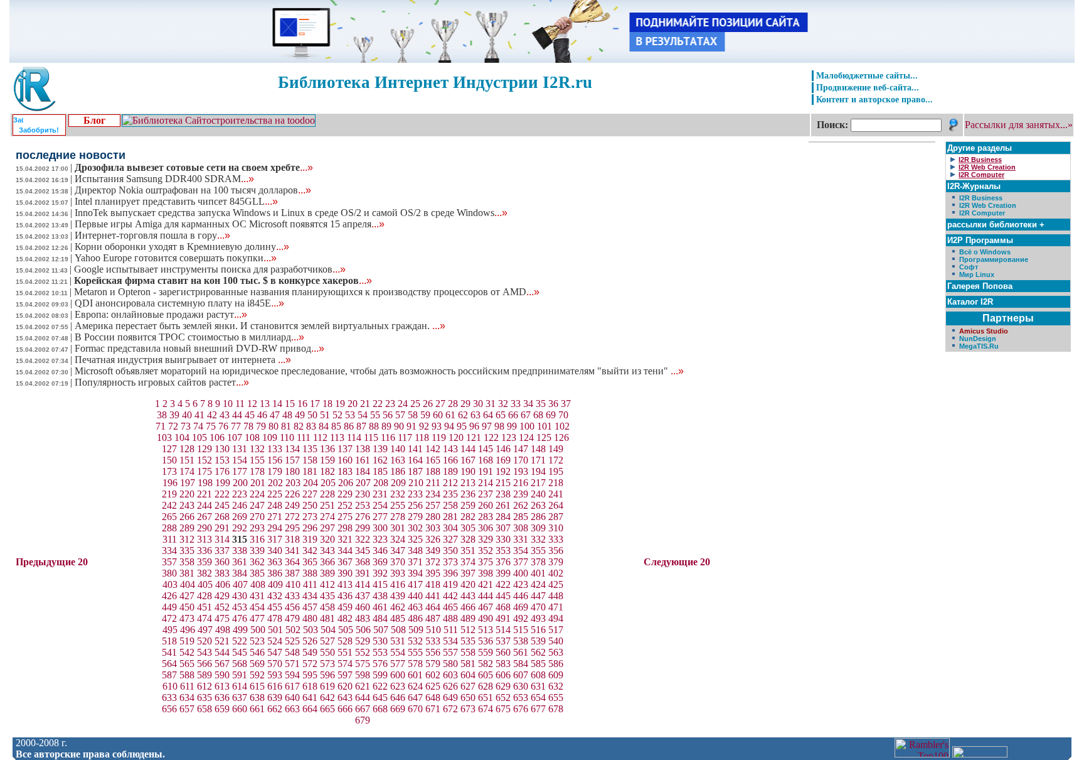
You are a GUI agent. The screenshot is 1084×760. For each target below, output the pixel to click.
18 (327, 403)
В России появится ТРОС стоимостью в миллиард (189, 337)
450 (186, 607)
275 (345, 516)
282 (468, 516)
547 (274, 652)
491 (503, 618)
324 (397, 539)
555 (415, 652)
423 (520, 584)
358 (186, 561)
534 (450, 641)
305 (468, 528)
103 (164, 437)
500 (257, 629)
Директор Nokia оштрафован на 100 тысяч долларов (193, 190)
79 (261, 426)
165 (432, 460)
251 (327, 505)
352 (485, 550)
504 (328, 629)
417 (415, 584)
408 (257, 584)
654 (538, 697)
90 (399, 426)
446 (520, 595)
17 (315, 403)
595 (309, 675)
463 (415, 607)
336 (204, 550)
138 (362, 448)
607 (520, 675)
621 (362, 686)
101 (544, 426)
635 (204, 697)
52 (337, 415)
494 (555, 618)
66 (513, 415)
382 (204, 573)
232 (397, 494)
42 (212, 415)
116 (388, 437)
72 (173, 426)
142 (432, 448)
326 (432, 539)
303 (432, 528)
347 (397, 550)
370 (397, 561)
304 (450, 528)
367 (345, 561)
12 (252, 403)
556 (432, 652)
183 (345, 471)
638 (257, 697)
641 (309, 697)
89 (386, 426)
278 (397, 516)
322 (362, 539)
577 (397, 663)
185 (380, 471)
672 (450, 708)
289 (186, 528)
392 (380, 573)
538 (520, 641)
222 (222, 494)
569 (257, 663)
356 (555, 550)
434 (309, 595)
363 (274, 561)
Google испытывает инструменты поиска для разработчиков (210, 269)
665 (327, 708)
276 (362, 516)
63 (475, 415)
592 (257, 675)
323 (380, 539)
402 (555, 573)
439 (397, 595)
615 (257, 686)
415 (380, 584)
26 (428, 403)
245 (222, 505)
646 (397, 697)
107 (234, 437)
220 (186, 494)
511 (451, 629)
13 (265, 403)
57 (400, 415)
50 (312, 415)
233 (415, 494)
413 (345, 584)
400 (520, 573)
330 (503, 539)
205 (328, 482)
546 (257, 652)
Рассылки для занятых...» (1019, 124)
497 (205, 629)
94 (449, 426)
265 (169, 516)
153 (222, 460)
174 (186, 471)
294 (274, 528)
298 (345, 528)
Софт (968, 267)
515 (520, 629)
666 (345, 708)
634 (186, 697)
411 (310, 584)
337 (222, 550)
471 (555, 607)
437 (362, 595)
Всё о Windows (985, 252)
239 (520, 494)
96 (474, 426)
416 (397, 584)
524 (274, 641)
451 (204, 607)
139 (380, 448)
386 (274, 573)
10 (228, 403)
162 (380, 460)
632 (555, 686)
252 (345, 505)
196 (170, 482)
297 (327, 528)
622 (380, 686)
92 (424, 426)
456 (292, 607)
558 (468, 652)
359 (204, 561)
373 (450, 561)
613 (222, 686)
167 (468, 460)
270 (257, 516)
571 (292, 663)
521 (222, 641)
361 (239, 561)
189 (450, 471)
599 (380, 675)
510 (433, 629)
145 (485, 448)
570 (274, 663)
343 (327, 550)
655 (555, 697)
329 (485, 539)
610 (170, 686)
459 (345, 607)
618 (309, 686)
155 (257, 460)
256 (415, 505)
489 (468, 618)
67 (526, 415)
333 (555, 539)
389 (327, 573)
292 (239, 528)
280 (432, 516)
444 (485, 595)
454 (257, 607)
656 (169, 708)
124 (526, 437)
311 (169, 539)
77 (236, 426)
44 (237, 415)
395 (432, 573)
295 (292, 528)
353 (503, 550)
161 (362, 460)
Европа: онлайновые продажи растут (161, 314)
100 (526, 426)
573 (327, 663)
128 (186, 448)
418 (432, 584)
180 (292, 471)
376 (503, 561)
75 (211, 426)
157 (292, 460)
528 (345, 641)
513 (485, 629)
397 (468, 573)
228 (327, 494)
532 (415, 641)
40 (187, 415)
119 (439, 437)
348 (415, 550)
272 (292, 516)
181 (309, 471)
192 (503, 471)
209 (398, 482)
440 (415, 595)
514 (503, 629)
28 (453, 403)
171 (538, 460)
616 (274, 686)
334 (169, 550)
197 (187, 482)
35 (541, 403)
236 (468, 494)
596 (327, 675)
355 (538, 550)
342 (309, 550)
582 (485, 663)
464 (432, 607)
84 (324, 426)
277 (380, 516)
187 (415, 471)
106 (217, 437)
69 (551, 415)
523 (257, 641)
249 (292, 505)
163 (397, 460)
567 (222, 663)
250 (309, 505)
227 (309, 494)
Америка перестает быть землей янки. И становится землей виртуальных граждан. (260, 325)
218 (555, 482)
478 (274, 618)
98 (499, 426)
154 (239, 460)
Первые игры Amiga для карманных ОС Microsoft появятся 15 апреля (230, 224)
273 (309, 516)
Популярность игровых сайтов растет (162, 382)
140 (397, 448)
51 (325, 415)
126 (561, 437)
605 (485, 675)
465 (450, 607)
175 (204, 471)
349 (432, 550)
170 (520, 460)
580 (450, 663)
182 (327, 471)
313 (204, 539)
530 (380, 641)
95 (462, 426)
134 (292, 448)
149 (555, 448)
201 (257, 482)
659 (222, 708)
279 (415, 516)
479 (292, 618)
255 (397, 505)
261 (503, 505)
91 (411, 426)
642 (327, 697)
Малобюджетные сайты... (867, 75)
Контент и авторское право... (874, 99)
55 (375, 415)
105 (199, 437)
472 (169, 618)
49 (300, 415)
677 (538, 708)
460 (362, 607)
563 (555, 652)
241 (555, 494)
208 (380, 482)
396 (450, 573)
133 (274, 448)
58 (413, 415)
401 (538, 573)
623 (397, 686)
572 (309, 663)
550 (327, 652)
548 (292, 652)
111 (304, 437)
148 (538, 448)
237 (485, 494)
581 (468, 663)
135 (309, 448)
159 (327, 460)
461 (380, 607)
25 (415, 403)
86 (349, 426)
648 (432, 697)
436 (345, 595)
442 (450, 595)
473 (186, 618)
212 (450, 482)
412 (327, 584)
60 (438, 415)
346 (380, 550)
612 (204, 686)
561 (520, 652)
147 (520, 448)
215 (503, 482)
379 (555, 561)
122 (491, 437)
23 (390, 403)
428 (204, 595)
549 (309, 652)
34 (528, 403)
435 (327, 595)
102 (562, 426)
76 (223, 426)
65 (501, 415)
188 (432, 471)
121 (473, 437)
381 (186, 573)
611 (187, 686)
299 (362, 528)
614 (239, 686)
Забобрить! (39, 130)
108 (252, 437)
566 (204, 663)
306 (485, 528)
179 (274, 471)
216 (520, 482)
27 (440, 403)
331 (520, 539)
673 (468, 708)
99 (512, 426)
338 (239, 550)
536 (485, 641)
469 (520, 607)
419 (450, 584)
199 (222, 482)
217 (538, 482)
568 (239, 663)
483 (362, 618)
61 (450, 415)
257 (432, 505)
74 (198, 426)
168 (485, 460)
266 (186, 516)
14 (277, 403)
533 (432, 641)
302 (415, 528)
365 (309, 561)
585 (538, 663)
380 (169, 573)
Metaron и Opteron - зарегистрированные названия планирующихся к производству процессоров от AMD (306, 291)
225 (274, 494)
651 (485, 697)
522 (239, 641)
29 (465, 403)
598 (362, 675)
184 (362, 471)
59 (425, 415)
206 (345, 482)
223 (239, 494)
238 (503, 494)
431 (257, 595)
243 (186, 505)
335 (186, 550)
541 (169, 652)
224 (257, 494)
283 (485, 516)
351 (468, 550)
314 (222, 539)
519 (186, 641)
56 (388, 415)
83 (311, 426)
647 (415, 697)
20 (353, 403)
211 (433, 482)
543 (204, 652)
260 (485, 505)
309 (538, 528)
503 (310, 629)
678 (555, 708)
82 (299, 426)
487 (432, 618)
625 (432, 686)
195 (555, 471)
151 (186, 460)
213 (468, 482)
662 (274, 708)
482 (345, 618)
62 (463, 415)
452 (222, 607)
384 (239, 573)
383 (222, 573)
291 (222, 528)
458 (327, 607)
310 (555, 528)
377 (520, 561)
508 (398, 629)
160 (345, 460)
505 (345, 629)
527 (327, 641)
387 (292, 573)
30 (478, 403)
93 (437, 426)
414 (362, 584)
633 (169, 697)
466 (468, 607)
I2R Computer (982, 213)
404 (187, 584)
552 (362, 652)
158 (309, 460)
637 (239, 697)
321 (345, 539)
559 (485, 652)
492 (520, 618)
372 (432, 561)
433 (292, 595)
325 (415, 539)
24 (403, 403)
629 (503, 686)
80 (273, 426)
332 (538, 539)
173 (169, 471)
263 (538, 505)
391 (362, 573)
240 (538, 494)
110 (287, 437)
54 (363, 415)
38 (162, 415)
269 (239, 516)
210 (415, 482)
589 (204, 675)
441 (432, 595)
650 (468, 697)
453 (239, 607)
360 (222, 561)
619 (327, 686)
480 (309, 618)
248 (274, 505)
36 (553, 403)
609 (555, 675)
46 (262, 415)
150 (169, 460)
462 (397, 607)
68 (538, 415)
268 (222, 516)
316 (257, 539)
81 (286, 426)
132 (257, 448)
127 (169, 448)
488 (450, 618)
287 (555, 516)
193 (520, 471)
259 (468, 505)
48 (287, 415)
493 (538, 618)
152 (204, 460)
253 (362, 505)
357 (169, 561)
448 (555, 595)
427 (186, 595)
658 (204, 708)
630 (520, 686)
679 (362, 720)
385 (257, 573)
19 (340, 403)
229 (345, 494)
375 (485, 561)
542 (186, 652)
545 (239, 652)
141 (415, 448)
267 (204, 516)
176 (222, 471)
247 (257, 505)
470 (538, 607)
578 (415, 663)
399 (503, 573)
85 (336, 426)
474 (204, 618)
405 (205, 584)
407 (240, 584)
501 (275, 629)
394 (415, 573)
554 (397, 652)
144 (468, 448)
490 (485, 618)
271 (274, 516)
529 (362, 641)
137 (345, 448)
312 (186, 539)
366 (327, 561)
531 (397, 641)
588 (186, 675)
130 (222, 448)
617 (292, 686)
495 (170, 629)
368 (362, 561)
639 (274, 697)
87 (361, 426)
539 (538, 641)
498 (222, 629)
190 (468, 471)
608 (538, 675)
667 (362, 708)
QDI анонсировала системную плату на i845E (179, 303)
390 (345, 573)
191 (485, 471)
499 (240, 629)
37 (566, 403)
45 (250, 415)
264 (555, 505)
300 (380, 528)
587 (169, 675)
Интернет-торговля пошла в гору (152, 235)
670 (415, 708)
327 (450, 539)
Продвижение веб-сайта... (867, 87)
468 (503, 607)
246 (239, 505)
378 (538, 561)
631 (538, 686)
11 (240, 403)
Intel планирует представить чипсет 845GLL (176, 201)
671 (432, 708)
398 (485, 573)
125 (543, 437)
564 (169, 663)
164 (415, 460)
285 (520, 516)
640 (292, 697)
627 (468, 686)
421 (485, 584)
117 (405, 437)
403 (170, 584)
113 (337, 437)
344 (345, 550)
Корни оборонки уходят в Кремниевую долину (182, 246)
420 (468, 584)
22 (378, 403)
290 (204, 528)
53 (350, 415)
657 (186, 708)
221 (204, 494)
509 (415, 629)
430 (239, 595)
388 (309, 573)
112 (320, 437)
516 (538, 629)
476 (239, 618)
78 (248, 426)
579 (432, 663)
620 (345, 686)
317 (274, 539)
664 (309, 708)
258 (450, 505)
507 (380, 629)
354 (520, 550)
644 (362, 697)
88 (374, 426)
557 (450, 652)
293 (257, 528)
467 (485, 607)
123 (508, 437)
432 (274, 595)
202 (275, 482)
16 (302, 403)
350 (450, 550)
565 (186, 663)
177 (239, 471)
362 (257, 561)
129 (204, 448)
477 (257, 618)
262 (520, 505)
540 (555, 641)
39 (174, 415)
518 (169, 641)
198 (205, 482)
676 (520, 708)
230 (362, 494)
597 (345, 675)
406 (222, 584)
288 (169, 528)
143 (450, 448)
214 (485, 482)
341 (292, 550)
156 (274, 460)
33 (516, 403)
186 (397, 471)
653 (520, 697)
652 (503, 697)
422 (503, 584)
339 (257, 550)
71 (161, 426)
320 (327, 539)
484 (380, 618)
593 (274, 675)
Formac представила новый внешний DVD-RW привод (199, 348)
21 (365, 403)
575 (362, 663)
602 (432, 675)
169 (503, 460)
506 (363, 629)
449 (169, 607)
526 (309, 641)
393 (397, 573)
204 (310, 482)
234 (432, 494)
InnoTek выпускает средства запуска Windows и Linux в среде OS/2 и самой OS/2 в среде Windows (291, 212)
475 (222, 618)
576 (380, 663)
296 (309, 528)
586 (555, 663)
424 (538, 584)
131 (239, 448)
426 (169, 595)
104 (181, 437)
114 (354, 437)
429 (222, 595)
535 (468, 641)
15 (290, 403)
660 (239, 708)
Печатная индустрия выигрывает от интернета (183, 359)
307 (503, 528)
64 (488, 415)
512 (468, 629)
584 (520, 663)
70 (563, 415)
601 (415, 675)
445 (503, 595)
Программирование (993, 259)
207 (363, 482)
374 (468, 561)
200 (240, 482)
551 (345, 652)
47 (275, 415)
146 (503, 448)
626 (450, 686)
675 (503, 708)
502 (292, 629)
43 (225, 415)
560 (503, 652)
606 (503, 675)
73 (186, 426)
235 (450, 494)
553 (380, 652)
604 (468, 675)
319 (309, 539)
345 (362, 550)
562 (538, 652)
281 (450, 516)
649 (450, 697)
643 (345, 697)
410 (292, 584)
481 (327, 618)
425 (555, 584)
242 (169, 505)
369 (380, 561)
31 (491, 403)
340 (274, 550)
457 (309, 607)
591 (239, 675)
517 (555, 629)
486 (415, 618)
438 (380, 595)
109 (269, 437)
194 (538, 471)
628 (485, 686)
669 (397, 708)
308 (520, 528)
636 (222, 697)
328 (468, 539)
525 (292, 641)
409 (275, 584)
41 (199, 415)
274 (327, 516)
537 (503, 641)
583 (503, 663)
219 (169, 494)
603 (450, 675)
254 (380, 505)
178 (257, 471)
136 (327, 448)
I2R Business (980, 198)
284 (503, 516)
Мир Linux (976, 274)
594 (292, 675)
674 (485, 708)
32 (503, 403)
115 (371, 437)
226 (292, 494)
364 (292, 561)
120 (456, 437)
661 (257, 708)
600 (397, 675)
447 (538, 595)
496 (187, 629)
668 (380, 708)
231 (380, 494)
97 (487, 426)
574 (345, 663)
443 (468, 595)
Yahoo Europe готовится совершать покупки (176, 257)
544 (222, 652)
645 (380, 697)
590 (222, 675)
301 (397, 528)
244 (204, 505)
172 (555, 460)
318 (292, 539)
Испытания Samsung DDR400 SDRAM (164, 178)
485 (397, 618)
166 (450, 460)
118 (422, 437)
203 (292, 482)
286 (538, 516)
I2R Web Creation (987, 205)
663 (292, 708)
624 (415, 686)
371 (415, 561)
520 (204, 641)
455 (274, 607)
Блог (94, 120)
